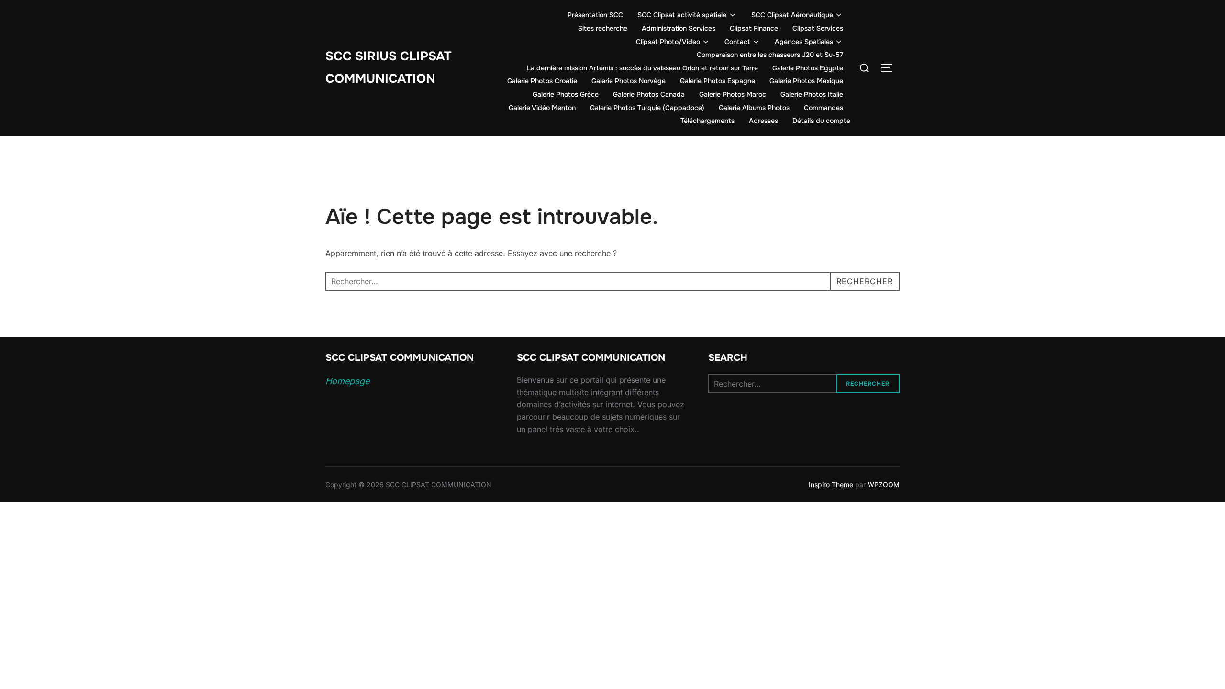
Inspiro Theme (831, 484)
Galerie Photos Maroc (732, 94)
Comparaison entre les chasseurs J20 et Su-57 (770, 54)
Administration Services (678, 28)
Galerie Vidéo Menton (542, 107)
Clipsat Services (817, 28)
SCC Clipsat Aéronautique (792, 15)
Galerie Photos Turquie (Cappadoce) (647, 107)
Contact (737, 41)
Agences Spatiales (804, 41)
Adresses (763, 120)
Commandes (823, 107)
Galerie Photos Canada (649, 94)
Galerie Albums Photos (754, 107)
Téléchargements (707, 120)
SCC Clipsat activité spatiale (681, 15)
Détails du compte (821, 120)
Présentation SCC (595, 15)
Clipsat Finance (754, 28)
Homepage (347, 381)
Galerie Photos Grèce (566, 94)
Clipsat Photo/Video (668, 41)
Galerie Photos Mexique (806, 81)
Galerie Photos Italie (811, 94)
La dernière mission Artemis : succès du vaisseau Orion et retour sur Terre (642, 68)
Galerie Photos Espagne (717, 81)
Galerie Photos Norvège (628, 81)
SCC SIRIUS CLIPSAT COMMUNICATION (388, 67)
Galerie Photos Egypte (807, 68)
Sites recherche (602, 28)
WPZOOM (884, 484)
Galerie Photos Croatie (542, 81)
